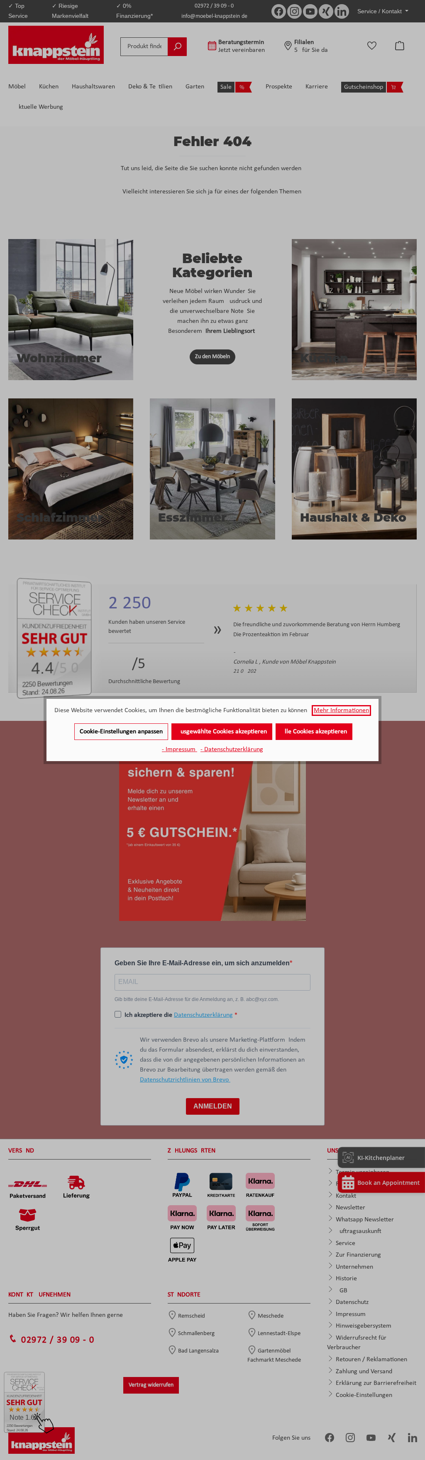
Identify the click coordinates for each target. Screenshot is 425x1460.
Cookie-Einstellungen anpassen (121, 731)
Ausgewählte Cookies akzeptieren (222, 731)
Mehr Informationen (341, 710)
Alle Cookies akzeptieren (314, 731)
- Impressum (179, 749)
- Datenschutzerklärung (231, 749)
